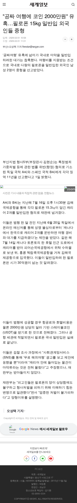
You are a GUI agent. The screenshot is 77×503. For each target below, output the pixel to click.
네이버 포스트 (42, 458)
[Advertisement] (38, 115)
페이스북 (34, 458)
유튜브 (50, 458)
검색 (73, 4)
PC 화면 (38, 469)
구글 (26, 458)
